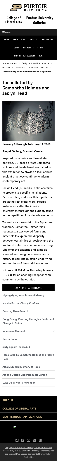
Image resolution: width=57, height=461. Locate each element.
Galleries (6, 67)
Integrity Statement (40, 450)
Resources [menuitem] (28, 47)
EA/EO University (22, 450)
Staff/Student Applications (22, 416)
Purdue (7, 400)
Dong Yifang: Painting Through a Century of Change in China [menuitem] (28, 321)
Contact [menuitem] (33, 39)
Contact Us (28, 456)
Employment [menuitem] (47, 39)
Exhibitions (19, 67)
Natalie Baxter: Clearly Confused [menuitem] (21, 303)
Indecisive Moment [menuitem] (13, 331)
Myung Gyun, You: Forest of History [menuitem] (23, 295)
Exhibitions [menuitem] (19, 39)
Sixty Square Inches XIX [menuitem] (16, 347)
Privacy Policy (45, 453)
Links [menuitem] (17, 47)
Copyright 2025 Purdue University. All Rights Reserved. (28, 447)
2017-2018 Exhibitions (38, 67)
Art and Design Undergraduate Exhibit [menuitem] (24, 374)
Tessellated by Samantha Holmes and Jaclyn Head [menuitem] (28, 357)
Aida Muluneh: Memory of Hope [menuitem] (21, 367)
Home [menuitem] (6, 39)
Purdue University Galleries (39, 20)
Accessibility (8, 450)
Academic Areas (9, 63)
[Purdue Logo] (28, 7)
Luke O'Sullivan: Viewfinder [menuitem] (18, 382)
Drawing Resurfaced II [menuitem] (15, 311)
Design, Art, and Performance (35, 63)
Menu (8, 32)
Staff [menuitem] (40, 47)
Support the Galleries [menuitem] (24, 55)
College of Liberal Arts (13, 20)
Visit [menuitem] (42, 55)
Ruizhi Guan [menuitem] (9, 339)
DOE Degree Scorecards (27, 453)
